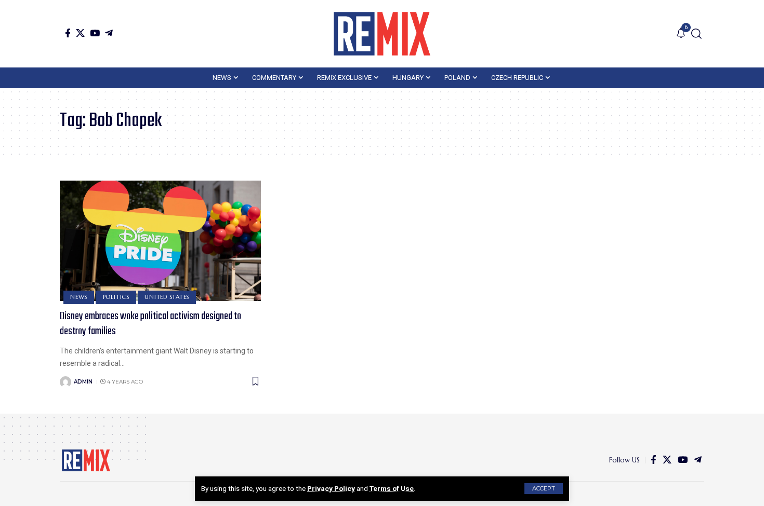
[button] (543, 488)
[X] (80, 33)
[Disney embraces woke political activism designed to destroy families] (160, 241)
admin (83, 381)
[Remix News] (382, 34)
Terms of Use (392, 488)
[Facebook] (67, 33)
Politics (116, 296)
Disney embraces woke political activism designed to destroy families (150, 323)
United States (166, 296)
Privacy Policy (331, 488)
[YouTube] (94, 33)
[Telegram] (108, 33)
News (78, 296)
